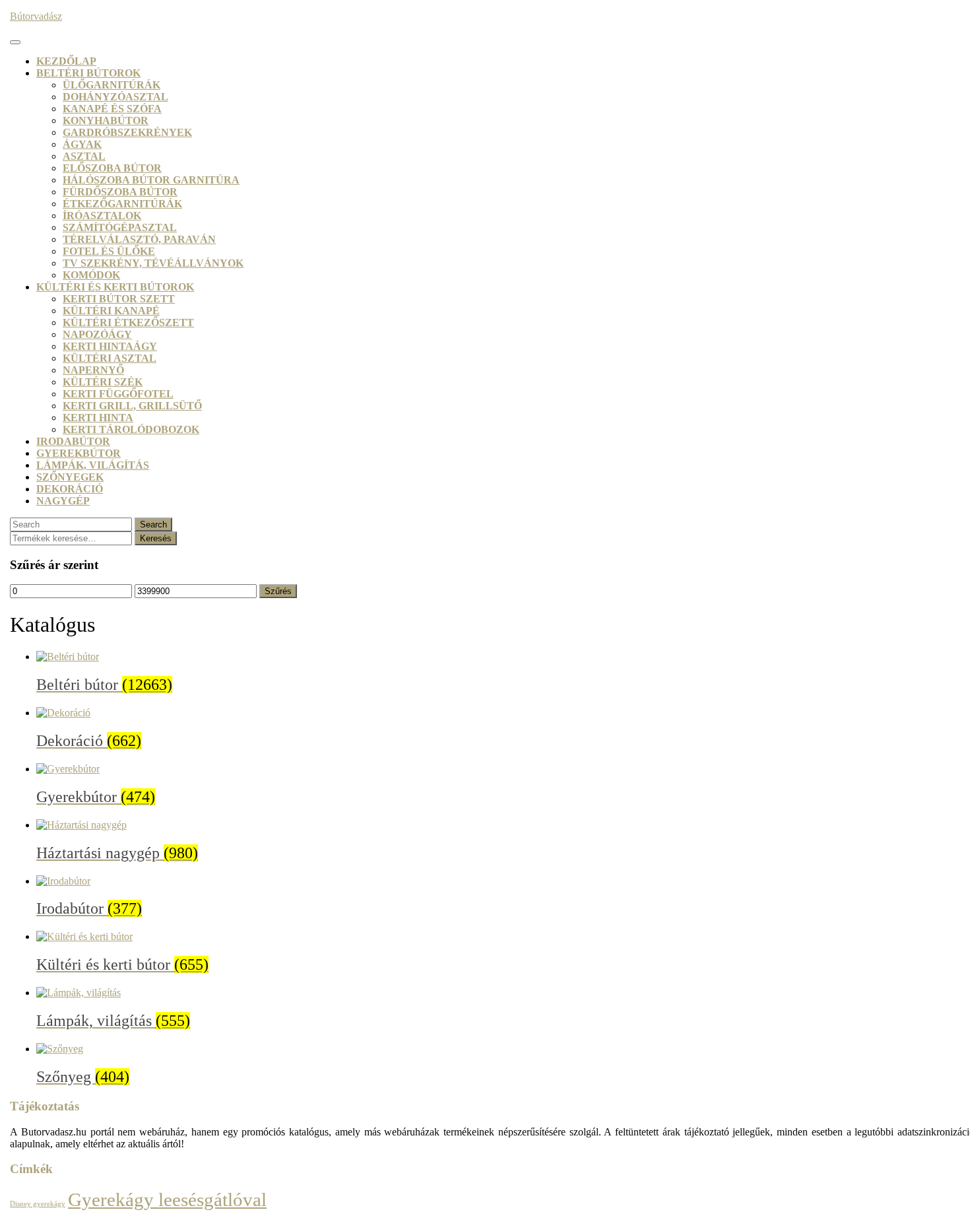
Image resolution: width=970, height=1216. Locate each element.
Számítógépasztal (120, 227)
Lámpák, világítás (92, 465)
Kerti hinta (98, 417)
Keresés (156, 538)
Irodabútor (73, 441)
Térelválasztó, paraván (139, 239)
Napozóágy (97, 334)
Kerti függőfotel (118, 393)
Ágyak (82, 144)
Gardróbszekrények (127, 132)
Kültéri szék (103, 382)
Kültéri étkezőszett (128, 322)
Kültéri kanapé (111, 310)
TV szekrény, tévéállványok (153, 263)
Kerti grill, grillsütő (132, 405)
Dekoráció (69, 488)
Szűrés (278, 591)
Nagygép (63, 500)
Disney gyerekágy (37, 1203)
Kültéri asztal (109, 358)
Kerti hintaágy (110, 346)
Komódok (91, 275)
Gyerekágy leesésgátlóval (167, 1199)
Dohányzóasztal (115, 96)
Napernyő (93, 370)
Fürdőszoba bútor (120, 191)
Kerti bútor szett (119, 298)
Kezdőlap (66, 61)
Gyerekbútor (78, 453)
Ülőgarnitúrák (111, 84)
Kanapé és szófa (112, 108)
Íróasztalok (102, 215)
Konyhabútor (105, 120)
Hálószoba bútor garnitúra (151, 180)
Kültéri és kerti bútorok (115, 286)
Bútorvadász (36, 16)
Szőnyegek (70, 477)
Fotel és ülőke (109, 251)
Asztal (84, 156)
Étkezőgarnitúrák (122, 203)
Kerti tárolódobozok (131, 429)
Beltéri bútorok (88, 73)
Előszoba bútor (112, 168)
